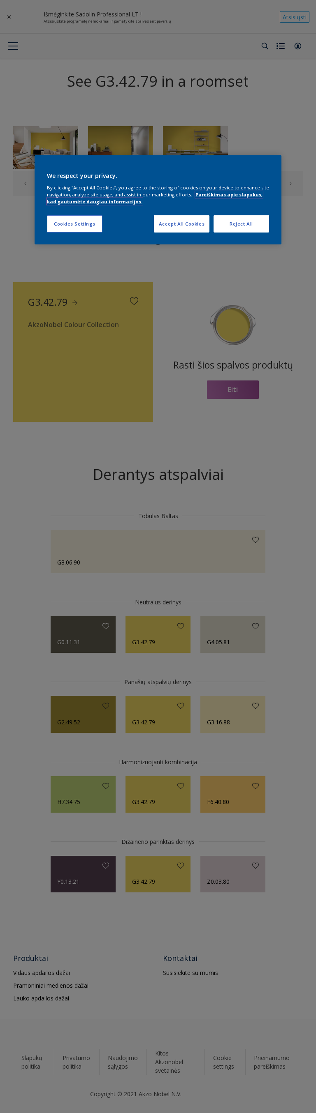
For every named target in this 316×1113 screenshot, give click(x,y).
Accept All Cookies (181, 224)
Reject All (241, 224)
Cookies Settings (74, 224)
